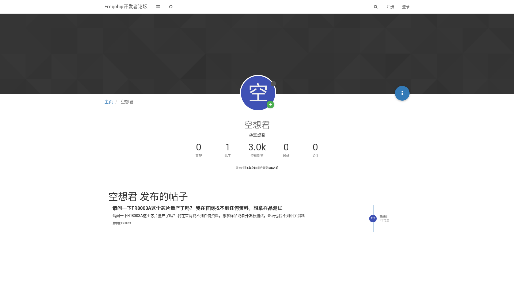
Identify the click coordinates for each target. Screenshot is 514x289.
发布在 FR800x (121, 223)
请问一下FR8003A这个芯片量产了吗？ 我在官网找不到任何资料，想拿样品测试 (197, 208)
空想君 (384, 216)
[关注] (270, 104)
